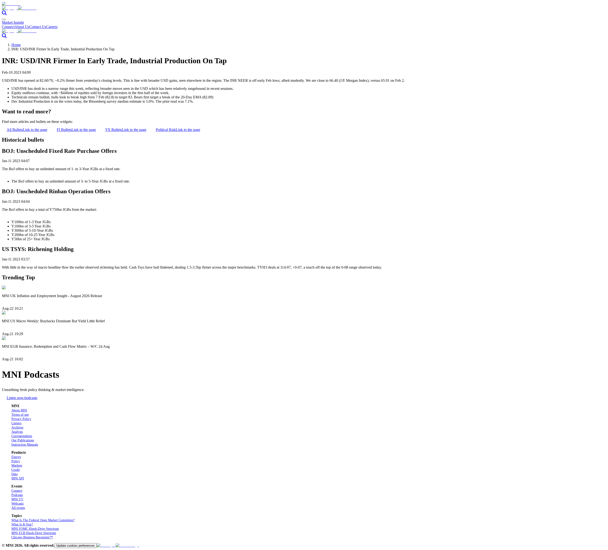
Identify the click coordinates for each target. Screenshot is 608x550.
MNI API (17, 478)
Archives (17, 427)
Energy (16, 457)
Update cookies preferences (75, 545)
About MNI (19, 410)
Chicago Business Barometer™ (32, 537)
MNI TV (17, 499)
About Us (21, 27)
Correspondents (21, 436)
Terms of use (20, 414)
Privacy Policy (21, 419)
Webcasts (17, 503)
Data (14, 474)
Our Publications (22, 440)
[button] (304, 8)
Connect (8, 27)
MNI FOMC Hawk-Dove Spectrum (35, 529)
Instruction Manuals (24, 444)
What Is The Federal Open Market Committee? (43, 520)
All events (18, 508)
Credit (15, 470)
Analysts (17, 432)
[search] (4, 14)
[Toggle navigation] (4, 19)
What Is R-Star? (22, 524)
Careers (51, 27)
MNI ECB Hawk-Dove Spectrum (33, 533)
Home (16, 45)
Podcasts (17, 495)
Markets (16, 465)
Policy (15, 461)
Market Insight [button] (13, 22)
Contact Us (37, 27)
